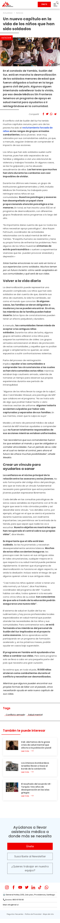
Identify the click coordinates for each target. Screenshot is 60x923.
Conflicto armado (15, 714)
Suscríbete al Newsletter (30, 856)
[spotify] (53, 887)
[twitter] (27, 887)
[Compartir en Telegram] (55, 114)
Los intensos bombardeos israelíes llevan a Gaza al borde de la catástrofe (35, 765)
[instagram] (7, 887)
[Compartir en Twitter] (47, 114)
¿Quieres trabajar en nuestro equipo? (30, 868)
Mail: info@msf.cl (10, 904)
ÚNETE (44, 4)
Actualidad (7, 13)
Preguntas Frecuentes (15, 914)
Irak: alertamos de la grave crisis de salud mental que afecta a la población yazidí (36, 744)
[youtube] (20, 887)
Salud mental (35, 714)
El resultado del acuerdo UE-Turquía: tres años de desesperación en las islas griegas (36, 788)
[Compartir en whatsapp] (51, 114)
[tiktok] (40, 887)
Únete (30, 846)
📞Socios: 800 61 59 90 (13, 899)
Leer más (25, 751)
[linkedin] (33, 887)
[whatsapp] (46, 887)
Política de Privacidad (33, 914)
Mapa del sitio (48, 914)
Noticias (19, 13)
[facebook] (13, 887)
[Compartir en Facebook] (43, 114)
